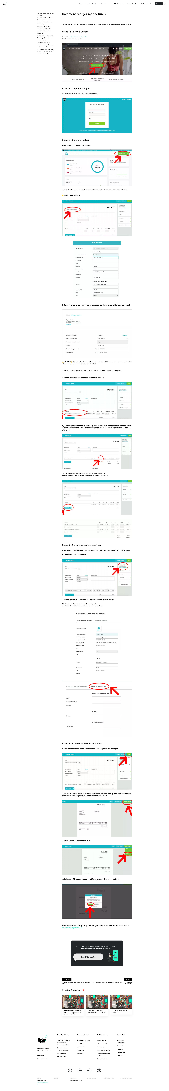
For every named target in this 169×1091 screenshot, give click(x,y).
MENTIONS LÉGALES (109, 1078)
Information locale (102, 1043)
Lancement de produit (103, 1050)
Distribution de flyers (63, 1045)
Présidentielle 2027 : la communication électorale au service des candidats (45, 45)
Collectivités (80, 1047)
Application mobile (42, 1058)
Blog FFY (119, 1055)
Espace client (41, 1055)
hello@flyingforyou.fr (72, 927)
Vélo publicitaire (61, 1053)
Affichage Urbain (61, 1056)
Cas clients (120, 1046)
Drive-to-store (101, 1047)
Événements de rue (62, 1047)
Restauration (80, 1050)
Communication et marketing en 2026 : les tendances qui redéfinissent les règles (45, 52)
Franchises (80, 1053)
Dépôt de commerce (62, 1050)
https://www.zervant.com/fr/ (78, 37)
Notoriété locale (101, 1040)
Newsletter (120, 1049)
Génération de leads (103, 1059)
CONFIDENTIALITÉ (91, 1078)
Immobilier (80, 1043)
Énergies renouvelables (83, 1040)
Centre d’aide (121, 1052)
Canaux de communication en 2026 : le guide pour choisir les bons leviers (45, 38)
